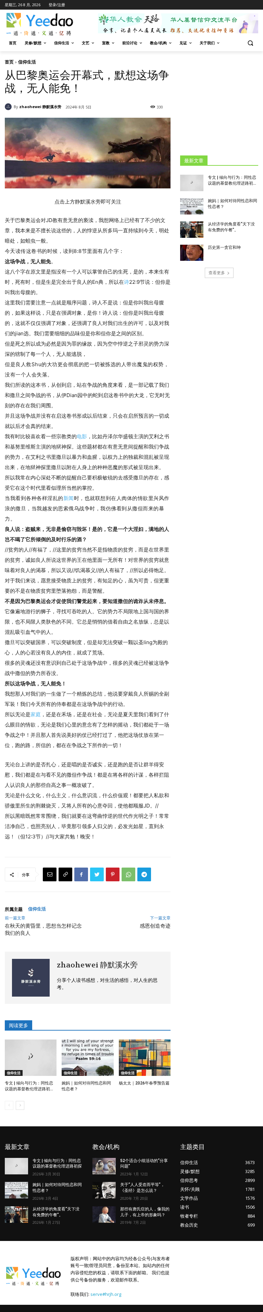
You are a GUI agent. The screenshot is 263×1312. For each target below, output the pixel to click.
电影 (82, 436)
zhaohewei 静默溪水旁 (40, 106)
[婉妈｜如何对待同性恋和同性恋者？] (87, 1058)
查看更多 (217, 273)
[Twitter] (97, 874)
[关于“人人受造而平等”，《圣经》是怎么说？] (104, 1190)
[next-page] (20, 1105)
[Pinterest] (113, 874)
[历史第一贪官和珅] (191, 253)
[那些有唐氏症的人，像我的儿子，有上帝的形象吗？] (104, 1214)
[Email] (50, 874)
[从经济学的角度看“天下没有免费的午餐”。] (191, 229)
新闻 (68, 498)
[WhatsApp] (128, 874)
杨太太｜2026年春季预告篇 (144, 1083)
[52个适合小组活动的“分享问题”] (104, 1166)
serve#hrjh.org (105, 1294)
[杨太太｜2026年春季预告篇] (145, 1058)
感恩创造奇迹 (155, 926)
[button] (250, 43)
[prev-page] (9, 1105)
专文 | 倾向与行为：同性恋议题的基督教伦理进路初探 (57, 1163)
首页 (9, 62)
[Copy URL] (65, 874)
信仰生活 (27, 62)
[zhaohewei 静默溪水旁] (9, 106)
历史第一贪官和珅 (224, 247)
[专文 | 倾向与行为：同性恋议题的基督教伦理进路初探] (31, 1058)
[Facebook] (81, 874)
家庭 (35, 714)
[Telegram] (144, 874)
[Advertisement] (221, 103)
